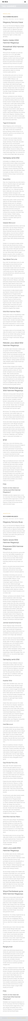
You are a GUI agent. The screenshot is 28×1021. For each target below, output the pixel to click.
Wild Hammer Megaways (10, 16)
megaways (21, 19)
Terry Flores (5, 19)
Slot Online (11, 19)
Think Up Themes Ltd (12, 1018)
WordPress (24, 1018)
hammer (16, 19)
